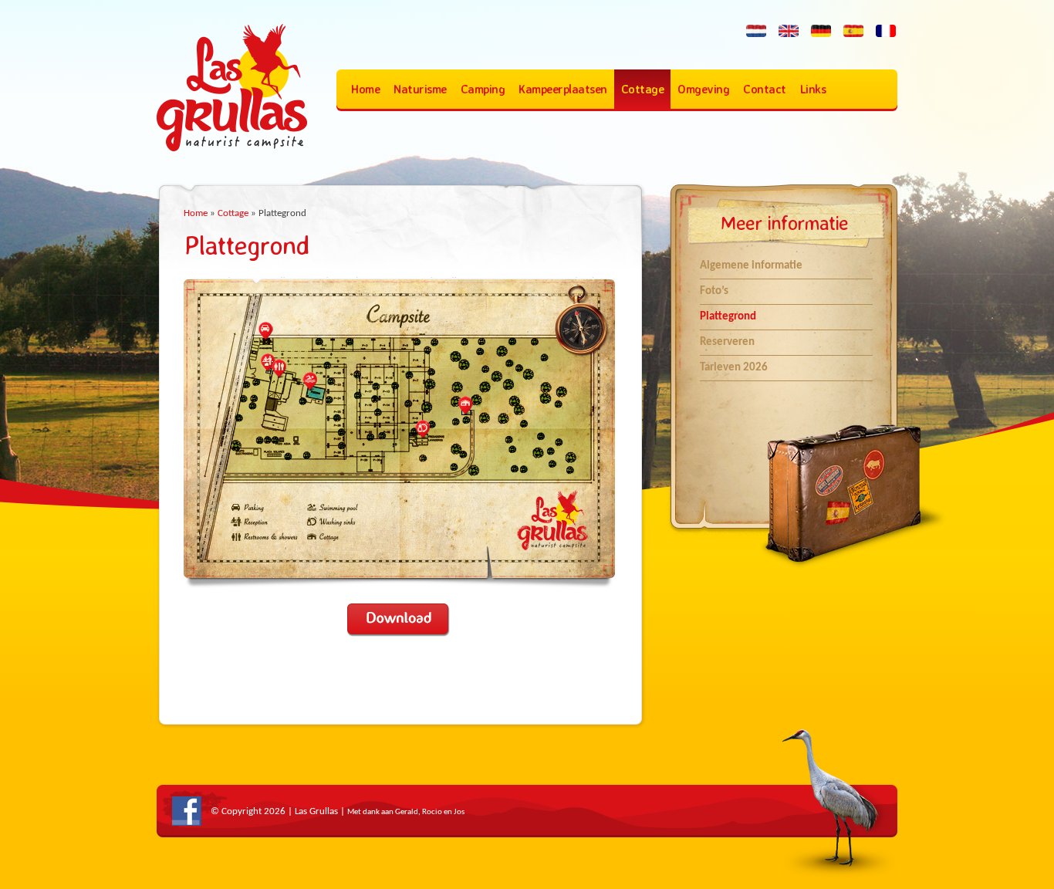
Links (813, 89)
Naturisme (420, 89)
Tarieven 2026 (734, 368)
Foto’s (714, 291)
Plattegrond (728, 317)
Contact (764, 89)
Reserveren (727, 342)
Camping (483, 89)
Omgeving (703, 89)
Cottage (642, 89)
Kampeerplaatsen (563, 89)
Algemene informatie (751, 266)
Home (365, 89)
